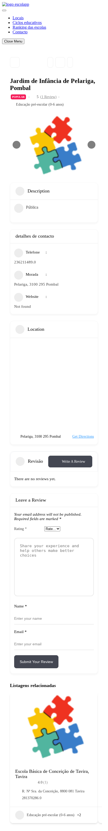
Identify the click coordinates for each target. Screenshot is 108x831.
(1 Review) (48, 97)
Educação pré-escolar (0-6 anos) (40, 104)
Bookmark (60, 62)
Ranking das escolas (29, 27)
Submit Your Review (36, 662)
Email (20, 632)
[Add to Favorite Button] (89, 701)
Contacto (20, 32)
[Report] (70, 62)
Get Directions (83, 436)
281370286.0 (31, 798)
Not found (22, 306)
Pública (32, 207)
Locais (18, 18)
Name (20, 606)
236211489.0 (25, 262)
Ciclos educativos (27, 22)
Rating (20, 529)
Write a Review (73, 461)
